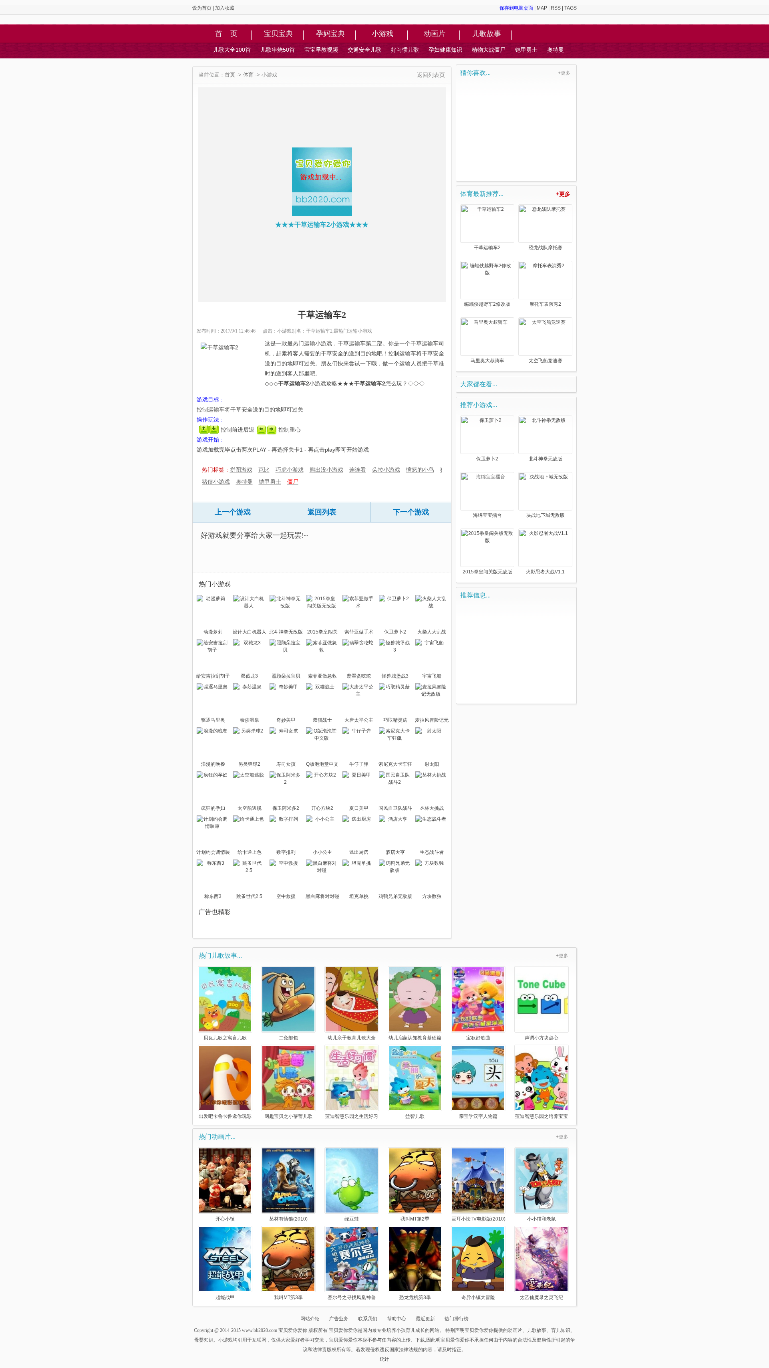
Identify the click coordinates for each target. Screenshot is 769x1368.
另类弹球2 (249, 764)
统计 (384, 1359)
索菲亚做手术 (358, 632)
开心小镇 (225, 1218)
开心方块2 (322, 808)
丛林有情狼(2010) (288, 1218)
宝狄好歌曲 (478, 1037)
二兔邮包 (288, 1037)
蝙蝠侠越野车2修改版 (487, 304)
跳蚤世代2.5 (249, 896)
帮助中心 (396, 1319)
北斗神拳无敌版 (286, 632)
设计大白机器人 (249, 632)
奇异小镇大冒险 (478, 1297)
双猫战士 (322, 720)
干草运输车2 (487, 247)
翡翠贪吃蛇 (359, 676)
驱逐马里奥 (213, 720)
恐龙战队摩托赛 (545, 247)
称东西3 (212, 896)
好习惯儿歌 (405, 49)
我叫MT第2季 (415, 1218)
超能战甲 (225, 1297)
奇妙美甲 (286, 720)
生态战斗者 (432, 852)
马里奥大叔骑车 (487, 360)
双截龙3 (249, 676)
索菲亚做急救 (322, 676)
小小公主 (322, 852)
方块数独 (431, 896)
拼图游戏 (241, 469)
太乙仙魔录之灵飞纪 (541, 1297)
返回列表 (322, 512)
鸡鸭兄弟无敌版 (395, 896)
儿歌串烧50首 (277, 49)
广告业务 (338, 1319)
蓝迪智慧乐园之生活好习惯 (351, 1116)
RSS (556, 8)
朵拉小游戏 (386, 469)
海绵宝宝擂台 (487, 515)
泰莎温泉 (249, 720)
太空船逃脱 (250, 808)
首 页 (226, 34)
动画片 (434, 34)
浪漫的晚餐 (213, 764)
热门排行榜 (457, 1319)
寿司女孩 (286, 764)
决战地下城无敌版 (545, 515)
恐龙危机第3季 (415, 1297)
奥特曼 (555, 49)
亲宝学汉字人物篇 (478, 1116)
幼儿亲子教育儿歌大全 (352, 1037)
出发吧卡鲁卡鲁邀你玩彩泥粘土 (225, 1116)
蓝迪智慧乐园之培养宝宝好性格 (541, 1116)
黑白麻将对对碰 (322, 896)
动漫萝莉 (213, 632)
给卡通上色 (250, 852)
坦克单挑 (358, 896)
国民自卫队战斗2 (395, 809)
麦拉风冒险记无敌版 (432, 720)
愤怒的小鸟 (420, 469)
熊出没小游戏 (326, 469)
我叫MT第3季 (288, 1297)
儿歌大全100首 (232, 49)
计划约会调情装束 (213, 853)
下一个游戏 (411, 512)
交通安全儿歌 (364, 49)
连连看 (357, 469)
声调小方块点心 (541, 1037)
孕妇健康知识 (445, 49)
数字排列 (286, 852)
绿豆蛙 (351, 1218)
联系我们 (367, 1319)
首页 (230, 75)
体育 (248, 75)
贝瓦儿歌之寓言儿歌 (225, 1037)
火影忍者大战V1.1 (545, 572)
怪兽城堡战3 (395, 676)
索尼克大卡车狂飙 (395, 765)
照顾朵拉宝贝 (286, 676)
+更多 (564, 73)
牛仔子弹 (358, 764)
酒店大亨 (395, 852)
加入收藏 (224, 8)
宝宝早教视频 (321, 49)
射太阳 (432, 764)
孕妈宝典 (330, 34)
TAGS (570, 8)
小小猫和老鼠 (541, 1218)
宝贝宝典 (278, 34)
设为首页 (201, 8)
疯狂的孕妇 (213, 808)
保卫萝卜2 (395, 632)
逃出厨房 (358, 852)
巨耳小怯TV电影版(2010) (478, 1218)
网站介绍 (310, 1319)
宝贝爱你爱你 (292, 1330)
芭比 (264, 469)
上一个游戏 (233, 512)
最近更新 (425, 1319)
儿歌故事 (486, 34)
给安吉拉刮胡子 (213, 676)
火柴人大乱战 (431, 632)
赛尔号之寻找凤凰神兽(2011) (352, 1297)
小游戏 (382, 34)
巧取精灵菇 (395, 720)
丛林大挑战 (432, 808)
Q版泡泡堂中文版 (322, 765)
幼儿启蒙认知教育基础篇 (415, 1037)
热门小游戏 (215, 584)
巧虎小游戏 (290, 469)
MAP (542, 8)
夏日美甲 (358, 808)
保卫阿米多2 (285, 808)
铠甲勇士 (526, 49)
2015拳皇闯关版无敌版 (322, 632)
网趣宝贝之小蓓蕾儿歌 (288, 1116)
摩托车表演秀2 (545, 304)
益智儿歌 (415, 1116)
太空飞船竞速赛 (545, 360)
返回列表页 (431, 75)
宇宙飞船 (431, 676)
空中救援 (286, 896)
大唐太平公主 (358, 720)
